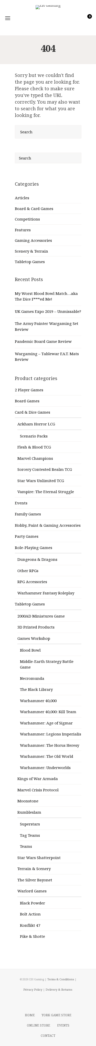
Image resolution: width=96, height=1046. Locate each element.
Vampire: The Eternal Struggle (45, 491)
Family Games (28, 513)
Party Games (26, 536)
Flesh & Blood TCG (34, 447)
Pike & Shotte (32, 936)
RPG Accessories (32, 581)
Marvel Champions (35, 458)
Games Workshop (33, 638)
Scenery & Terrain (31, 251)
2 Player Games (29, 389)
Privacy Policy (32, 989)
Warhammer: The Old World (46, 756)
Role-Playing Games (33, 547)
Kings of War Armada (37, 778)
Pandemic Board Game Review (43, 341)
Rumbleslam (29, 812)
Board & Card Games (34, 208)
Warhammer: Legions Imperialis (50, 733)
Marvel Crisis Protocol (38, 789)
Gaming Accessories (33, 240)
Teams (26, 846)
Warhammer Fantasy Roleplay (45, 592)
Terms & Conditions (60, 979)
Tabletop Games (30, 261)
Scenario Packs (34, 436)
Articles (22, 197)
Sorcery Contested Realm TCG (44, 469)
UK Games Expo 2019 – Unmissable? (48, 311)
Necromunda (32, 678)
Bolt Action (30, 914)
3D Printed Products (36, 627)
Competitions (27, 219)
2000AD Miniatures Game (41, 616)
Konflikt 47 (30, 925)
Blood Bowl (30, 650)
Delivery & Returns (59, 989)
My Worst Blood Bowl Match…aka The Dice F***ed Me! (46, 296)
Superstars (30, 823)
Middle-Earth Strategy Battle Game (46, 664)
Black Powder (32, 902)
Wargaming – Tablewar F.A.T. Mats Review (47, 356)
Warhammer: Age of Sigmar (46, 722)
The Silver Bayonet (34, 879)
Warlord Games (32, 890)
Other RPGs (27, 570)
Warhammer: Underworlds (45, 767)
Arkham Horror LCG (36, 423)
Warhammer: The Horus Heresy (49, 745)
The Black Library (36, 689)
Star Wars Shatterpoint (39, 857)
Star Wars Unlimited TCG (40, 480)
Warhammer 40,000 (38, 700)
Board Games (27, 400)
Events (21, 502)
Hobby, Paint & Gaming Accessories (48, 525)
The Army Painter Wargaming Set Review (46, 326)
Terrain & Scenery (34, 868)
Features (23, 229)
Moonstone (27, 800)
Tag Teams (30, 835)
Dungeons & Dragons (37, 559)
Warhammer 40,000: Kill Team (48, 711)
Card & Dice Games (32, 412)
